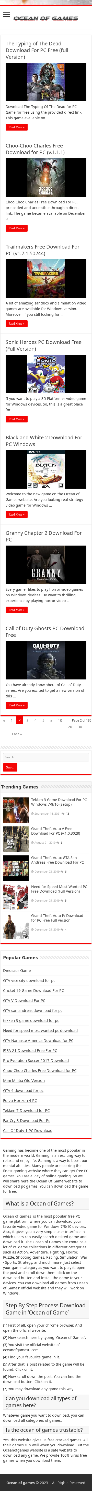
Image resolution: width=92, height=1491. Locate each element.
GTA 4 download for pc (23, 1090)
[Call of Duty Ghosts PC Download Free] (46, 660)
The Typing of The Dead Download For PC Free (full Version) (37, 50)
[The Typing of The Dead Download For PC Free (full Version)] (46, 82)
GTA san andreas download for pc (32, 1010)
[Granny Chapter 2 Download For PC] (46, 565)
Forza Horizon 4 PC (20, 1100)
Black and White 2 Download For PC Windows (44, 441)
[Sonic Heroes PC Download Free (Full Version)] (46, 374)
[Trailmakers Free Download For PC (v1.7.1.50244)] (46, 278)
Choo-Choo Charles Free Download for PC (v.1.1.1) (35, 149)
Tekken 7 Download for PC (26, 1110)
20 (70, 726)
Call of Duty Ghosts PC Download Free (45, 631)
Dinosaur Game (17, 970)
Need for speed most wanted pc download (40, 1030)
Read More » (17, 127)
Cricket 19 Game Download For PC (33, 990)
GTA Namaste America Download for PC (38, 1040)
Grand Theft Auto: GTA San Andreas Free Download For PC (57, 860)
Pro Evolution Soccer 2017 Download (36, 1060)
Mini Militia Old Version (24, 1080)
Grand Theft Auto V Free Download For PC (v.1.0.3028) (55, 831)
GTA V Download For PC (24, 1000)
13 (67, 813)
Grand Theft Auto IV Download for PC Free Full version (57, 918)
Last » (17, 734)
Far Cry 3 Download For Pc (26, 1120)
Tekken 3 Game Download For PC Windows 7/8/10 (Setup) (59, 802)
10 (60, 720)
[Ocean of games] (46, 17)
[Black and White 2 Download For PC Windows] (46, 469)
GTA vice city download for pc (29, 980)
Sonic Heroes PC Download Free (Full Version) (44, 345)
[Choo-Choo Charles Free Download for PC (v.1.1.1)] (46, 177)
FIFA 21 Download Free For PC (30, 1050)
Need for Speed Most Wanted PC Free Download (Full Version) (59, 889)
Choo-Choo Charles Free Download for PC (39, 1070)
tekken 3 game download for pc (31, 1020)
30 (80, 726)
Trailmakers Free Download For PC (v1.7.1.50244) (42, 250)
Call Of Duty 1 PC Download (27, 1130)
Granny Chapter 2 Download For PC (44, 536)
